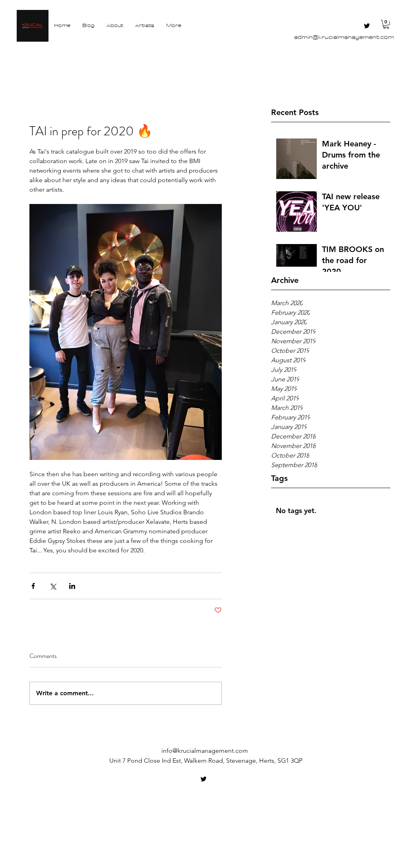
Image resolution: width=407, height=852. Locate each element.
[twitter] (367, 26)
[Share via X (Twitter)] (52, 586)
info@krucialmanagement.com (204, 750)
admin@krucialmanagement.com (344, 37)
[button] (386, 24)
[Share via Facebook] (33, 586)
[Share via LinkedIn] (72, 586)
